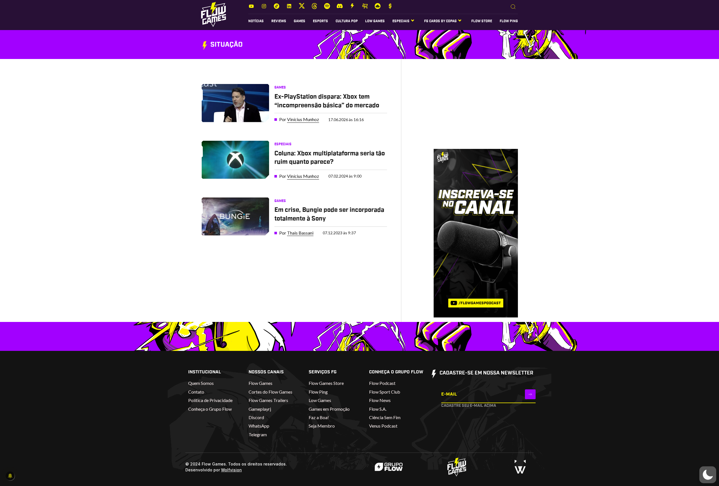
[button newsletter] (530, 394)
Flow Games (260, 383)
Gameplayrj (260, 409)
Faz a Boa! (319, 417)
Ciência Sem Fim (385, 417)
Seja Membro (322, 425)
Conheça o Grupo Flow (210, 409)
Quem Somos (201, 383)
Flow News (380, 400)
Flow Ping (509, 21)
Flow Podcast (382, 383)
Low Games (375, 21)
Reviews (278, 21)
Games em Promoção (329, 409)
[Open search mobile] (513, 7)
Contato (196, 391)
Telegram (258, 434)
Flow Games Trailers (268, 400)
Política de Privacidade (210, 400)
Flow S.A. (377, 409)
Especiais (283, 144)
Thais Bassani (300, 232)
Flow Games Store (326, 383)
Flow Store (481, 21)
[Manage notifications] (10, 475)
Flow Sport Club (384, 391)
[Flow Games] (213, 14)
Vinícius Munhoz (303, 119)
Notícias (256, 21)
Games (299, 21)
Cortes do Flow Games (270, 391)
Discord (256, 417)
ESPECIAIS (400, 21)
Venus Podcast (383, 425)
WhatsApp (259, 425)
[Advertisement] (467, 109)
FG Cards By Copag (440, 21)
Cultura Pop (347, 21)
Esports (320, 21)
